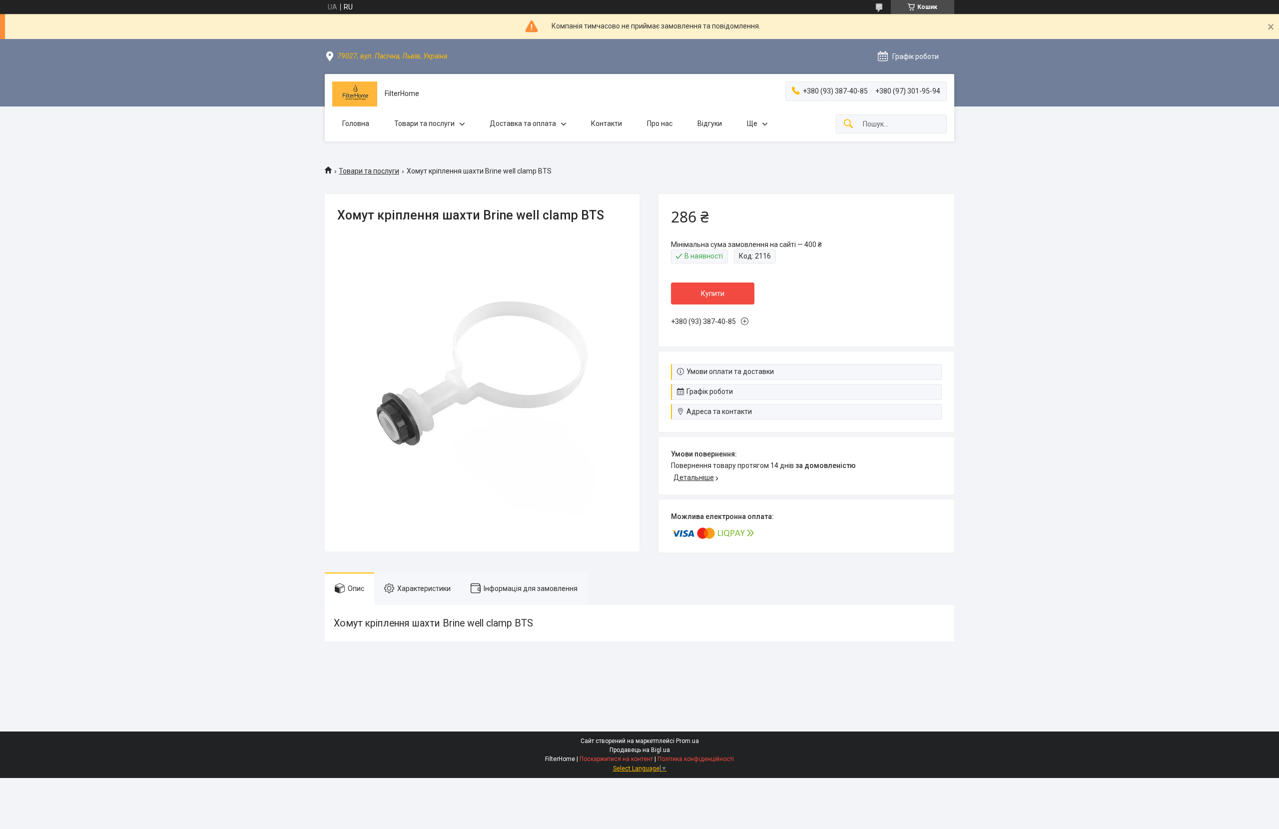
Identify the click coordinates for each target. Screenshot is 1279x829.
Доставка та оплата (523, 124)
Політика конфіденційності (695, 759)
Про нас (659, 124)
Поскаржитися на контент (616, 759)
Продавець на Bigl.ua (640, 750)
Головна (355, 124)
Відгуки (709, 124)
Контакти (606, 124)
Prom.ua (687, 741)
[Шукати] (848, 124)
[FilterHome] (354, 94)
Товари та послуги (424, 124)
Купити (712, 294)
